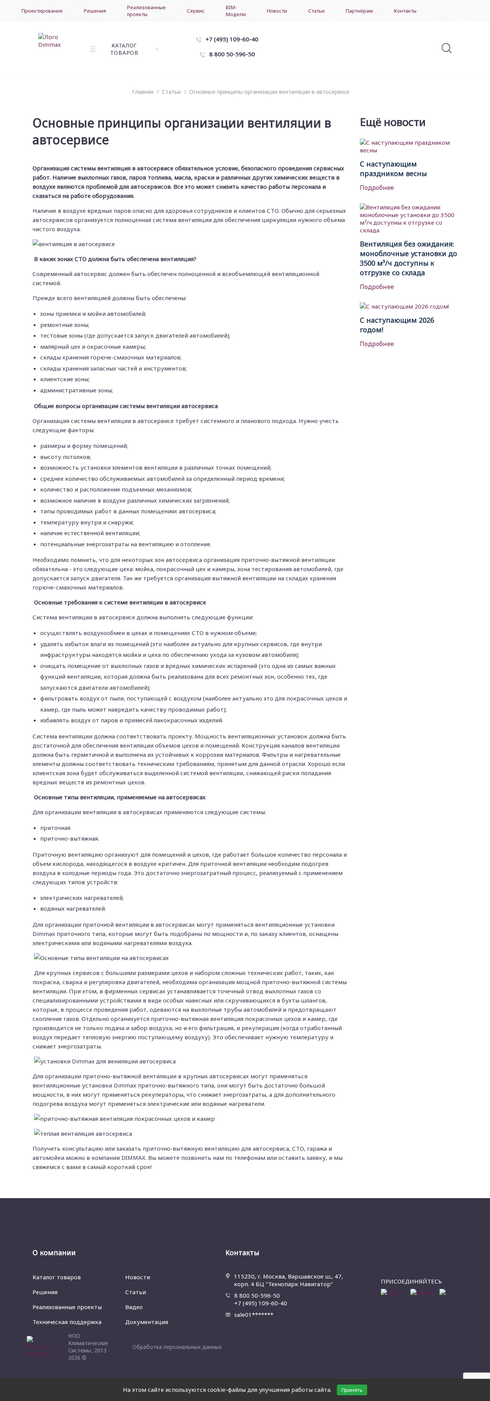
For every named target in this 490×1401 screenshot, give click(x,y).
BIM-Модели (236, 11)
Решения (95, 10)
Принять (352, 1389)
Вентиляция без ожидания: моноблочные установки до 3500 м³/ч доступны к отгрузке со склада (408, 258)
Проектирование (42, 10)
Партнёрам (359, 10)
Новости (277, 10)
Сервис (196, 10)
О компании (54, 1252)
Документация (146, 1322)
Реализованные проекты (146, 11)
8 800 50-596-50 (257, 1295)
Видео (134, 1307)
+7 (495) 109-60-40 (260, 1303)
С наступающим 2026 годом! (397, 324)
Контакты (405, 10)
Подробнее (377, 187)
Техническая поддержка (67, 1322)
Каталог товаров (57, 1277)
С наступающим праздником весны (393, 168)
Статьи (316, 10)
